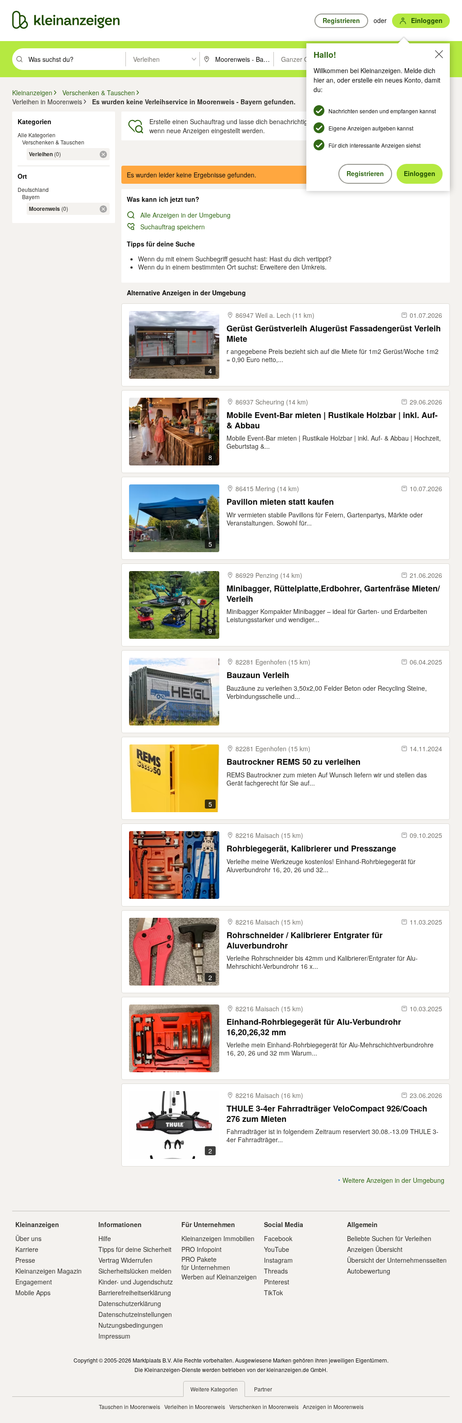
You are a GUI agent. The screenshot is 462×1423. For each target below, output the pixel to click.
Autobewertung (368, 1270)
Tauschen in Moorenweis (129, 1406)
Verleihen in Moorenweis (194, 1406)
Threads (276, 1270)
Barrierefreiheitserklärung (134, 1292)
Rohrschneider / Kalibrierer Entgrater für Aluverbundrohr (304, 940)
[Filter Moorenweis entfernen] (103, 209)
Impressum (114, 1335)
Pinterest (276, 1281)
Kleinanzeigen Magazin (48, 1270)
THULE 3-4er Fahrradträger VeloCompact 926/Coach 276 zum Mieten (326, 1113)
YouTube (276, 1249)
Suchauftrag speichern (172, 226)
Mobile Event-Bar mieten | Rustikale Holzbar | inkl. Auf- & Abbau (332, 420)
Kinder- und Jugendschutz (135, 1281)
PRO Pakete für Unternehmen (205, 1263)
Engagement (33, 1281)
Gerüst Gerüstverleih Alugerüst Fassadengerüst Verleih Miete (333, 333)
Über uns (28, 1238)
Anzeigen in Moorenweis (333, 1406)
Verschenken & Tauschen (53, 142)
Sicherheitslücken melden (134, 1270)
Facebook (278, 1238)
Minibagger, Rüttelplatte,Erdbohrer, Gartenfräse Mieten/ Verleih (333, 593)
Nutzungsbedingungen (130, 1325)
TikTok (273, 1292)
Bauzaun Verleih (257, 675)
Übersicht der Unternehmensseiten (397, 1260)
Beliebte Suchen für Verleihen (389, 1238)
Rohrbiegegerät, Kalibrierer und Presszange (311, 848)
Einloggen (419, 173)
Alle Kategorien (36, 135)
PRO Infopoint (201, 1249)
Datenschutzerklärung (129, 1303)
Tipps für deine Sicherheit (134, 1249)
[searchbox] (76, 59)
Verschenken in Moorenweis (264, 1406)
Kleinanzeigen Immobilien (217, 1238)
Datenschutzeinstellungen (135, 1314)
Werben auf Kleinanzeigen (219, 1276)
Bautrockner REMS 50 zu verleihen (293, 762)
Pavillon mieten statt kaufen (280, 502)
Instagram (278, 1260)
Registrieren (365, 173)
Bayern (31, 196)
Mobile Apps (33, 1292)
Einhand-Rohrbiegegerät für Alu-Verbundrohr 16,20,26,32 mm (313, 1027)
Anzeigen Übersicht (374, 1249)
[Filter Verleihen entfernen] (103, 154)
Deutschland (33, 189)
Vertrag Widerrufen (125, 1260)
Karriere (26, 1249)
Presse (25, 1260)
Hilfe (104, 1238)
